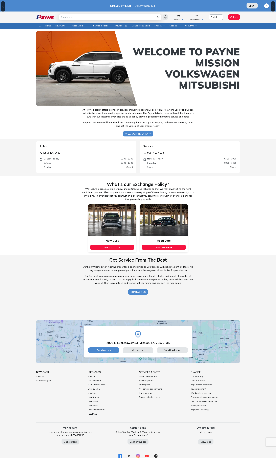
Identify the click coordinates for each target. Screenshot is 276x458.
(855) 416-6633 (52, 152)
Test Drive (92, 414)
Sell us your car (138, 441)
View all (91, 376)
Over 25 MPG (94, 389)
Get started (70, 441)
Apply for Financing (200, 409)
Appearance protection (201, 384)
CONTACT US (138, 291)
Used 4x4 (92, 393)
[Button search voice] (165, 17)
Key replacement (198, 389)
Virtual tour (138, 350)
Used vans (93, 405)
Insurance (119, 25)
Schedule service (147, 376)
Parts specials (145, 393)
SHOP (252, 5)
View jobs (206, 441)
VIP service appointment (150, 389)
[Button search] (158, 17)
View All (40, 376)
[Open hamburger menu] (39, 26)
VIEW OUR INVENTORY (138, 133)
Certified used (94, 380)
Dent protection (198, 380)
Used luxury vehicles (97, 409)
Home (48, 25)
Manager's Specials (141, 25)
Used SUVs (93, 401)
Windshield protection (201, 393)
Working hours (172, 350)
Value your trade (198, 405)
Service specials (146, 380)
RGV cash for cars (96, 384)
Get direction (104, 350)
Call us (233, 17)
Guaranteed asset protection (204, 397)
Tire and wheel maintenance (204, 401)
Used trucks (93, 397)
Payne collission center (150, 397)
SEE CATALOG (112, 247)
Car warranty (197, 376)
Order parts (144, 384)
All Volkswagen (43, 380)
